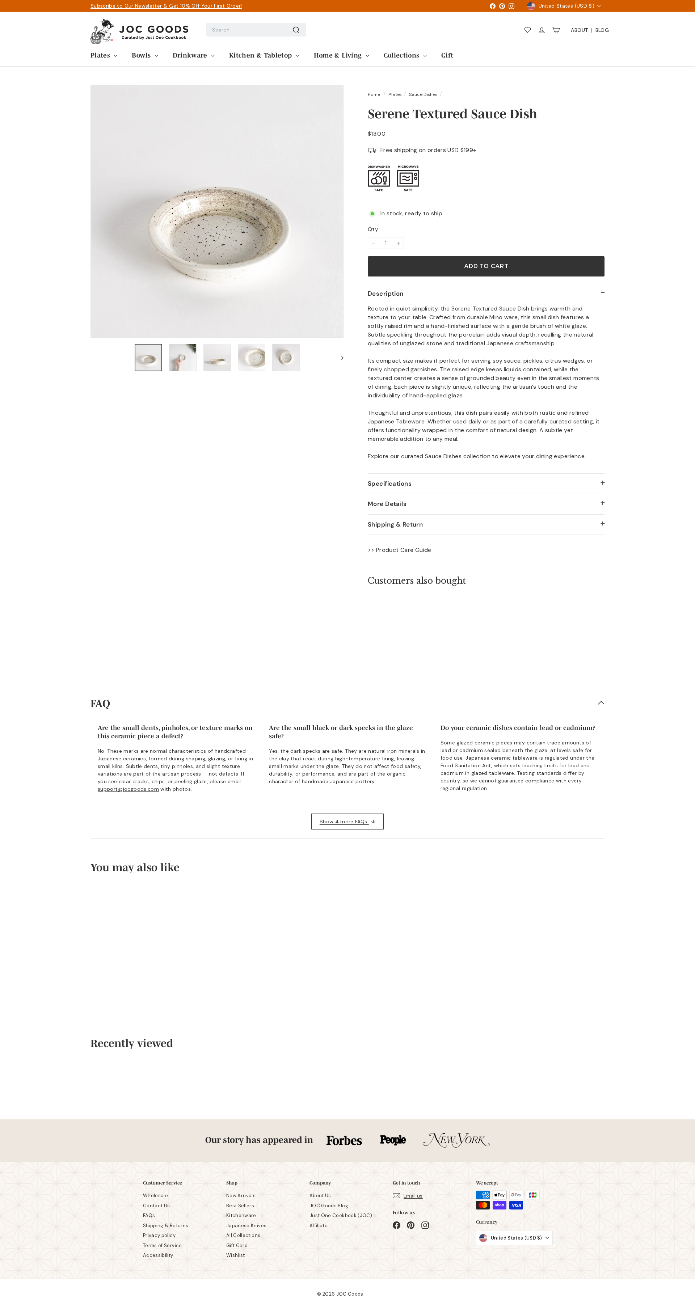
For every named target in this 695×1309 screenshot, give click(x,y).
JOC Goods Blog (328, 1206)
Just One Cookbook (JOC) (340, 1215)
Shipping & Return (395, 524)
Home (375, 94)
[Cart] (558, 30)
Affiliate (318, 1226)
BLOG (602, 30)
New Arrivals (241, 1195)
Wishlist (235, 1255)
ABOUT (579, 30)
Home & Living (339, 54)
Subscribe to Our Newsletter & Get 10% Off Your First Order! (166, 6)
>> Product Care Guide (399, 550)
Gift (447, 54)
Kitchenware (241, 1215)
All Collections (243, 1235)
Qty (373, 229)
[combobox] (256, 30)
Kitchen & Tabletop (261, 54)
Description (386, 293)
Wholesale (155, 1195)
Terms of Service (162, 1245)
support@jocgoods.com (128, 789)
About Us (320, 1195)
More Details (387, 504)
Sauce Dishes (423, 94)
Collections (402, 54)
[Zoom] (217, 211)
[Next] (339, 357)
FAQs (149, 1215)
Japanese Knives (246, 1226)
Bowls (142, 54)
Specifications (390, 483)
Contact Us (156, 1206)
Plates (101, 54)
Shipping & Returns (165, 1226)
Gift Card (237, 1245)
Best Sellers (240, 1206)
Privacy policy (159, 1235)
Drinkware (191, 54)
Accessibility (158, 1255)
